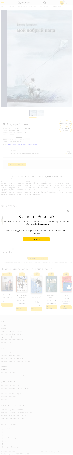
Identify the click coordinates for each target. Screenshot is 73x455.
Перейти (36, 239)
